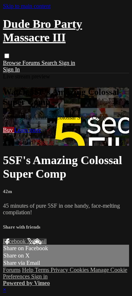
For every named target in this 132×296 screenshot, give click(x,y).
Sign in (67, 63)
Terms (43, 270)
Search (50, 63)
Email (40, 241)
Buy (8, 130)
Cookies (80, 270)
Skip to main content (27, 6)
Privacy (60, 270)
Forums (31, 63)
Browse (12, 63)
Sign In (11, 69)
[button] (6, 55)
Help (28, 270)
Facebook (15, 241)
